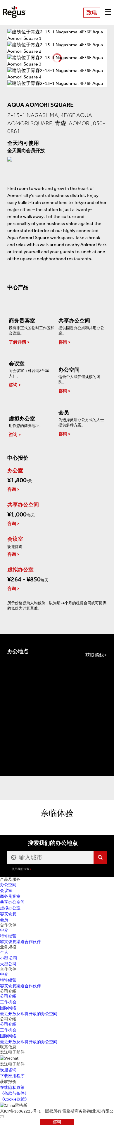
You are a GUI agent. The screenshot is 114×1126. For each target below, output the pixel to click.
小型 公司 (8, 958)
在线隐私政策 (12, 1087)
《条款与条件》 (14, 1093)
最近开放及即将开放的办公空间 (28, 1013)
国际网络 (8, 1007)
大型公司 (8, 964)
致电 (92, 12)
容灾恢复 (8, 914)
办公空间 (8, 884)
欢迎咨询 (8, 1069)
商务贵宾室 (10, 896)
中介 (4, 930)
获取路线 (94, 655)
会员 (4, 919)
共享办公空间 (12, 902)
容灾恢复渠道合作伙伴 (20, 941)
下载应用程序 (12, 1075)
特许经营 (8, 935)
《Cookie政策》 (14, 1099)
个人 (4, 952)
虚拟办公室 (10, 908)
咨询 (57, 1121)
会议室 (6, 890)
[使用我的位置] (13, 857)
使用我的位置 (20, 869)
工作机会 (8, 1002)
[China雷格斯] (14, 8)
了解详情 (17, 342)
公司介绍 (8, 996)
